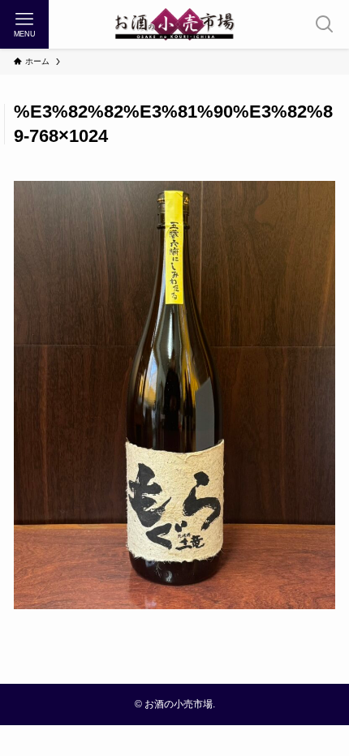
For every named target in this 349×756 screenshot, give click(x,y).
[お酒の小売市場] (174, 24)
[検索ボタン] (324, 24)
